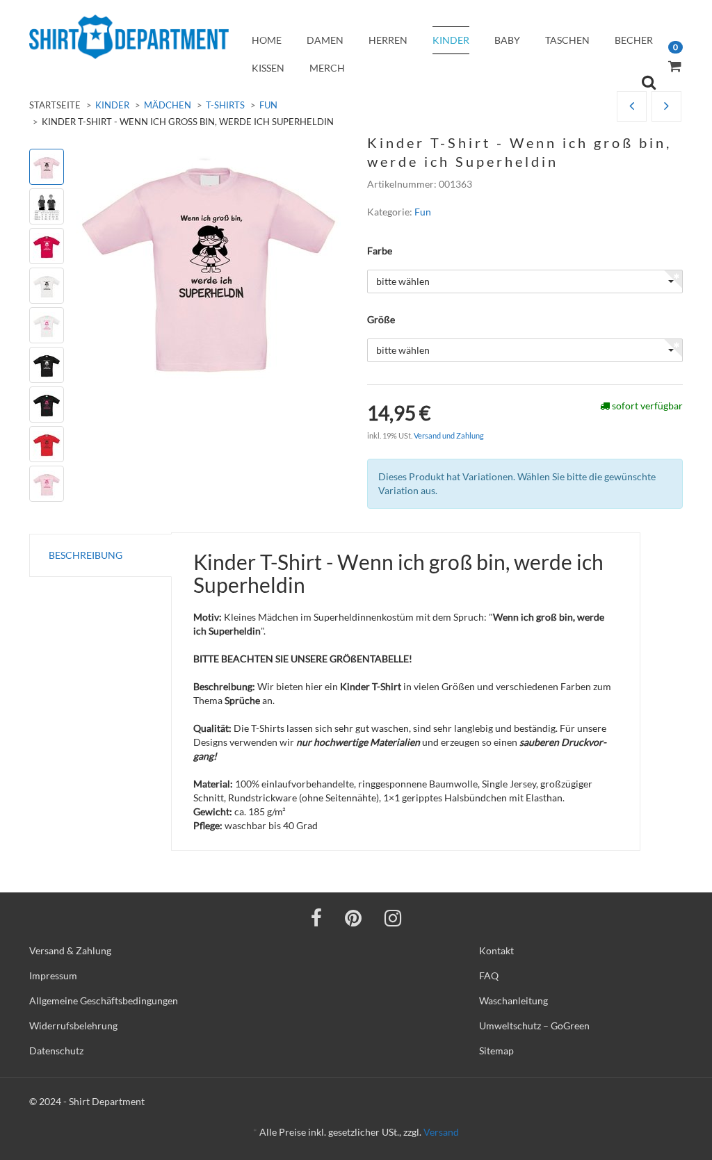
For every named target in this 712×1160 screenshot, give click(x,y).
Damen (325, 40)
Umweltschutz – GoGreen (534, 1025)
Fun (268, 105)
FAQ (489, 975)
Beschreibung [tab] (85, 555)
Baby (507, 40)
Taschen (567, 40)
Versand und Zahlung (449, 435)
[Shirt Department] (129, 37)
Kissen (268, 68)
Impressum (53, 975)
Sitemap (496, 1050)
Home (267, 40)
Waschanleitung (513, 1000)
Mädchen (167, 105)
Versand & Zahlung (70, 950)
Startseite (55, 105)
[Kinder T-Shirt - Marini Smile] (631, 106)
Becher (634, 40)
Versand (441, 1132)
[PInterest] (353, 917)
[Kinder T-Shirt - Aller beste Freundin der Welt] (666, 106)
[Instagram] (393, 917)
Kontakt (496, 950)
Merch (327, 68)
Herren (388, 40)
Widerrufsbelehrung (73, 1025)
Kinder (450, 40)
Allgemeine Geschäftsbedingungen (103, 1000)
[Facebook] (316, 917)
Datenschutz (56, 1050)
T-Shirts (225, 105)
